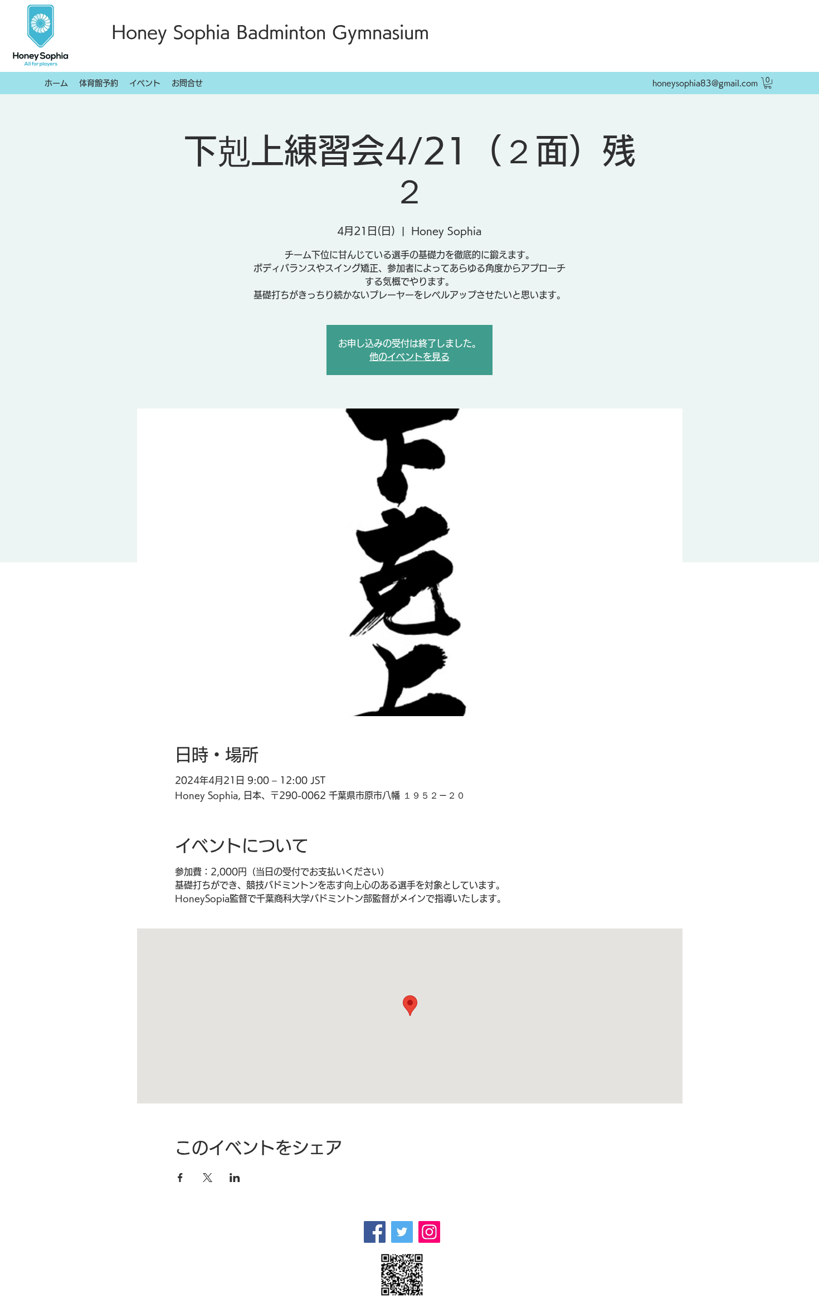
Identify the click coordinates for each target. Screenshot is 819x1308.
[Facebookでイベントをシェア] (180, 1177)
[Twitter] (402, 1232)
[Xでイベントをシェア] (207, 1177)
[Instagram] (429, 1232)
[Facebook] (375, 1232)
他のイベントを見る (409, 356)
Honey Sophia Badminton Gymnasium (270, 32)
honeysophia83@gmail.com (705, 83)
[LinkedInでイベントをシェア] (235, 1177)
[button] (767, 83)
